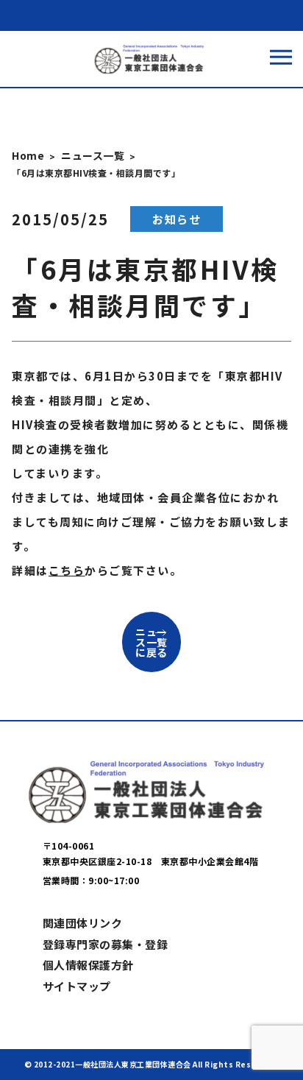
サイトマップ (77, 986)
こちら (67, 570)
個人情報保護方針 (88, 965)
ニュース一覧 (92, 155)
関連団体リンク (83, 923)
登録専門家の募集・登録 (105, 944)
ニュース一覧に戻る (151, 642)
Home (28, 155)
